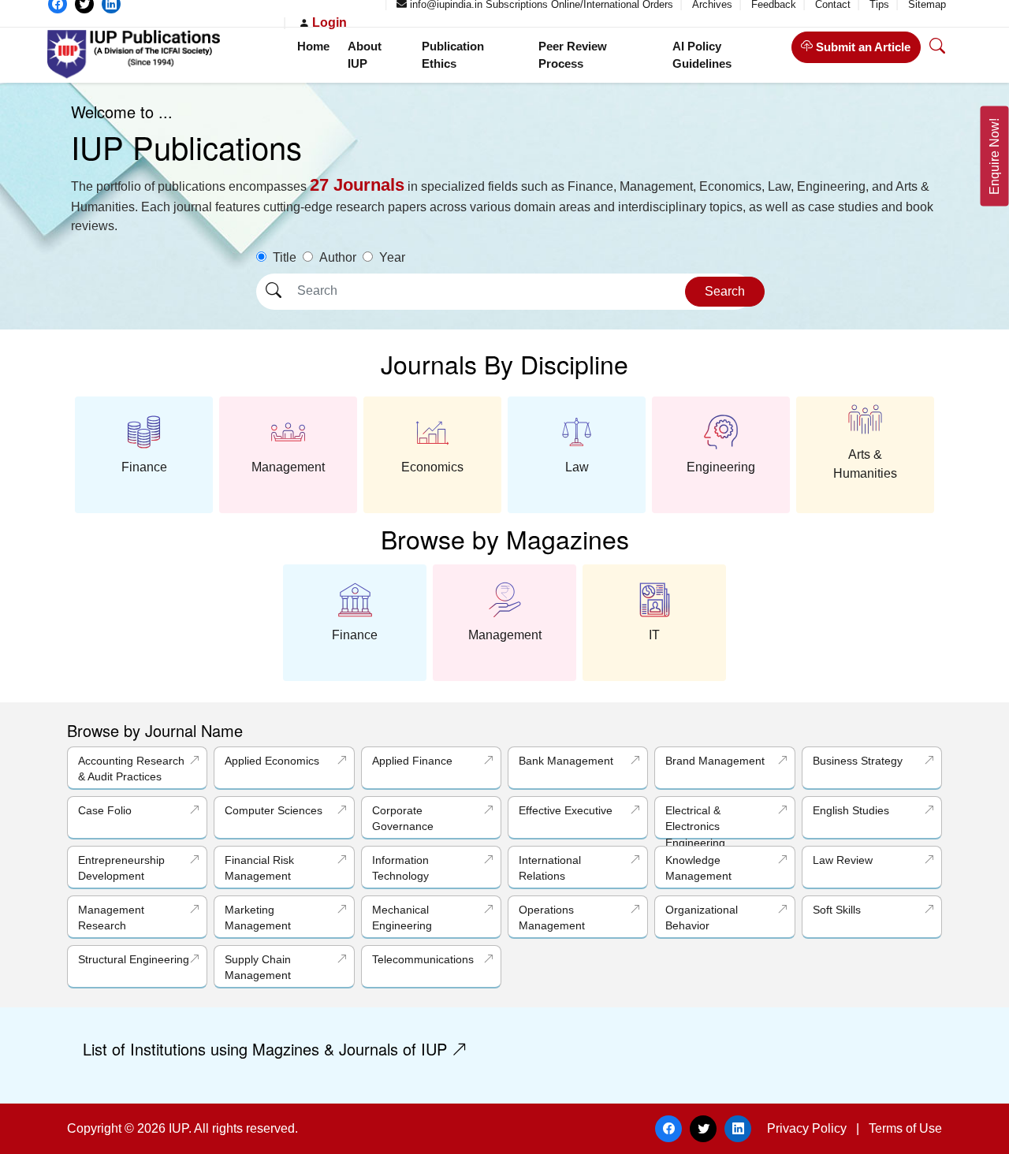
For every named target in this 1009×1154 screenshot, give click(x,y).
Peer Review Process (572, 55)
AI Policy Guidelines (702, 55)
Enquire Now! (994, 156)
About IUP (365, 55)
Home (313, 46)
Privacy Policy (807, 1128)
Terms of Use (905, 1128)
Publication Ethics (453, 55)
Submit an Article (861, 47)
